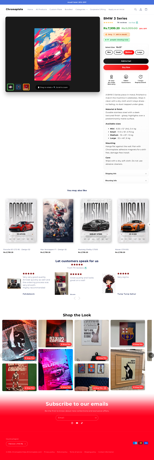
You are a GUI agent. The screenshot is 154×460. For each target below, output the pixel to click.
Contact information (106, 452)
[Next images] (151, 355)
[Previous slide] (4, 224)
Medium (128, 52)
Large (139, 52)
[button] (81, 9)
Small (118, 52)
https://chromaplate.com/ (32, 452)
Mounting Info (126, 180)
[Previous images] (3, 355)
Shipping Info (126, 173)
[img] (77, 264)
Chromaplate (17, 452)
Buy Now (126, 67)
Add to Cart (126, 61)
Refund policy (62, 452)
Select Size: (113, 47)
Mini (109, 52)
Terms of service (76, 452)
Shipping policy (90, 452)
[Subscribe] (95, 418)
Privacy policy (49, 452)
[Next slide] (149, 224)
